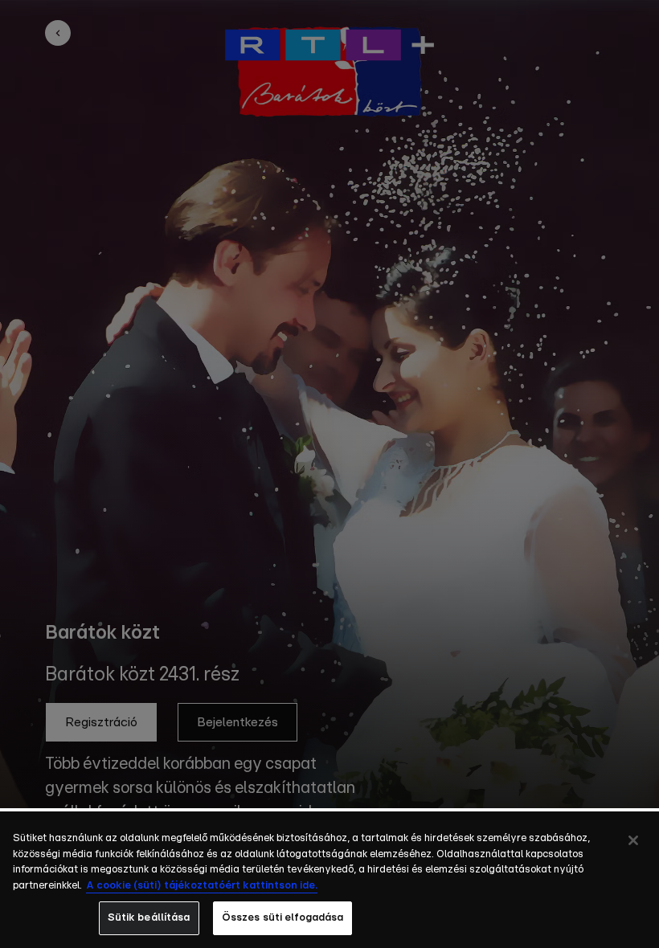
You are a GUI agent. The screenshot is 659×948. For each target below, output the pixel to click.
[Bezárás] (633, 840)
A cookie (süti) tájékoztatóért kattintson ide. (201, 886)
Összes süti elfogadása (283, 918)
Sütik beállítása (149, 918)
